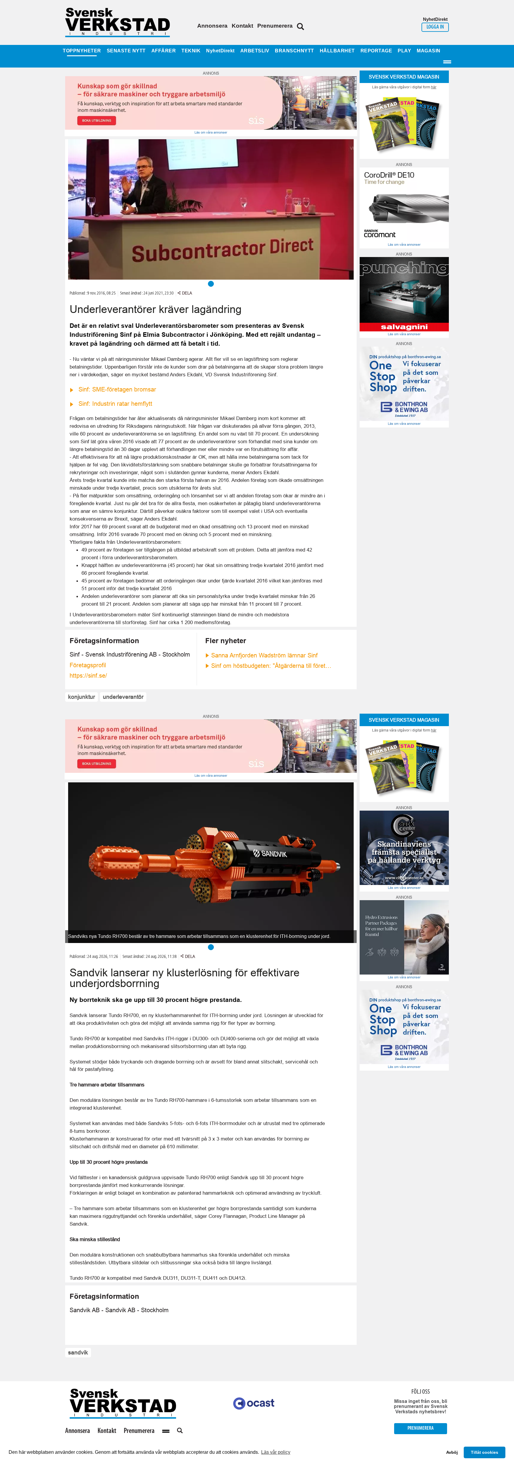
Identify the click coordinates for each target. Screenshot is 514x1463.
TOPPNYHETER (82, 50)
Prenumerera (275, 26)
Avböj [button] (452, 1452)
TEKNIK (190, 50)
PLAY (404, 50)
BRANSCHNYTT (294, 50)
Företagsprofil (88, 665)
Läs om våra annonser (211, 132)
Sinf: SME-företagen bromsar (117, 389)
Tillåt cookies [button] (484, 1452)
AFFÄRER (163, 50)
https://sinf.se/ (88, 675)
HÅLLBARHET (337, 50)
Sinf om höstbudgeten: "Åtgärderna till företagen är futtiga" (272, 665)
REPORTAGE (376, 50)
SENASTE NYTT (126, 50)
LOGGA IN (435, 27)
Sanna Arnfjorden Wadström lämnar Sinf (264, 655)
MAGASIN (429, 50)
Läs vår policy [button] (275, 1452)
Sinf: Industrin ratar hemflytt (115, 403)
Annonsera (212, 26)
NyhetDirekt (220, 50)
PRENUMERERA (421, 1428)
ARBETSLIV (254, 50)
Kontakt (242, 26)
